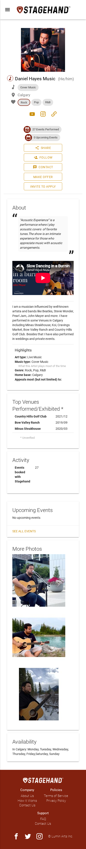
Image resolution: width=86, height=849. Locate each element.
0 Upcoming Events (46, 137)
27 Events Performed (45, 129)
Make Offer (43, 177)
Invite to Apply (43, 186)
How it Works (27, 801)
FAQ (43, 819)
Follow (43, 157)
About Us (27, 796)
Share (43, 148)
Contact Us (27, 805)
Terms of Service (56, 796)
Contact (43, 167)
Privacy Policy (56, 801)
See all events (24, 531)
